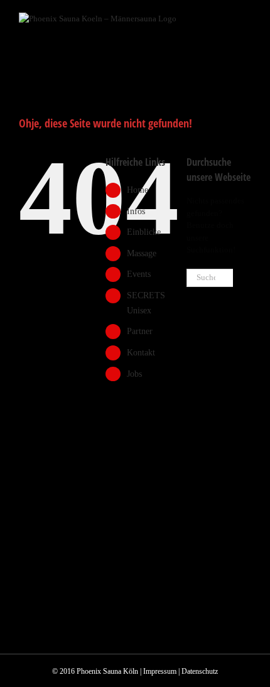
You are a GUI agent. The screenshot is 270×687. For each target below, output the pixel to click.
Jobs (134, 374)
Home (137, 190)
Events (139, 274)
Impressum (159, 671)
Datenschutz (199, 671)
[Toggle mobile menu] (246, 19)
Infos (136, 211)
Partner (140, 331)
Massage (141, 253)
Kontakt (141, 352)
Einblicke (144, 232)
